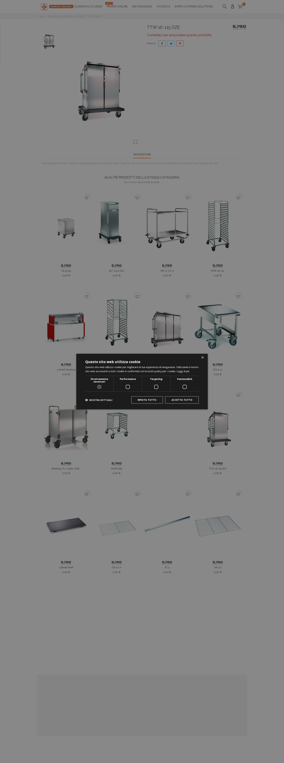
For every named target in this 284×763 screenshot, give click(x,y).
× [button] (202, 357)
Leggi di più (183, 371)
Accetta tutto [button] (182, 399)
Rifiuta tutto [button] (147, 399)
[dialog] (142, 381)
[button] (98, 400)
